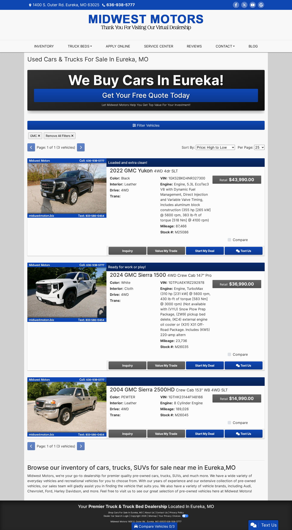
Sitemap (152, 516)
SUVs (176, 476)
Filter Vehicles (147, 125)
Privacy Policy (177, 512)
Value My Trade (166, 251)
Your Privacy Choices (170, 516)
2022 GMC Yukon (144, 170)
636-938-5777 (120, 5)
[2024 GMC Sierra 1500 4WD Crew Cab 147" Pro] (66, 292)
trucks (165, 476)
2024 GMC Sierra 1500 (161, 275)
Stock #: (167, 232)
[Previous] (31, 147)
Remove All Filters (58, 136)
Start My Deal (204, 251)
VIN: (163, 178)
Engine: (166, 184)
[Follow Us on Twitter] (244, 5)
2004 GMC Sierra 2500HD (169, 389)
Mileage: (167, 226)
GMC (34, 136)
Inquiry (127, 251)
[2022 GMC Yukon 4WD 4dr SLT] (66, 187)
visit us (125, 491)
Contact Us (162, 512)
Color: (115, 178)
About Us (149, 512)
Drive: (115, 190)
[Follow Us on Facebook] (236, 5)
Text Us (245, 251)
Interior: (116, 184)
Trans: (115, 196)
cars (155, 476)
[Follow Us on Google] (261, 5)
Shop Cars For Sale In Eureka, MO (125, 512)
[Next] (81, 147)
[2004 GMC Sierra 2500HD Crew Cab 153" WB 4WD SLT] (66, 406)
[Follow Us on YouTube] (252, 5)
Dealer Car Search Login (116, 516)
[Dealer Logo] (146, 22)
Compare (240, 240)
